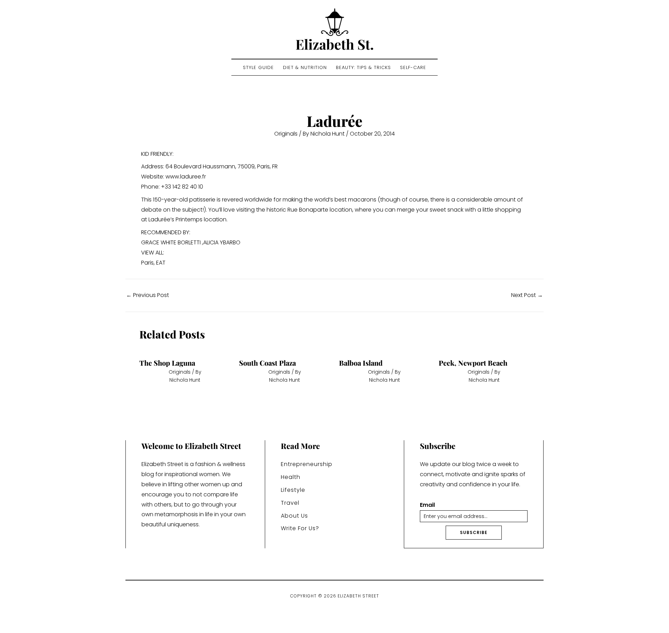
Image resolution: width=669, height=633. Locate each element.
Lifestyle (293, 490)
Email (427, 505)
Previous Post (147, 295)
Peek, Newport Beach (473, 362)
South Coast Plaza (267, 362)
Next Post (527, 295)
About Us (294, 516)
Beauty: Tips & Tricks (363, 67)
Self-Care (413, 67)
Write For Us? (300, 528)
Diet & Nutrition (305, 67)
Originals (286, 134)
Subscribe (473, 532)
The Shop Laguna (167, 362)
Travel (290, 503)
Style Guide (258, 67)
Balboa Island (361, 362)
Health (290, 477)
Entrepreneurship (306, 464)
